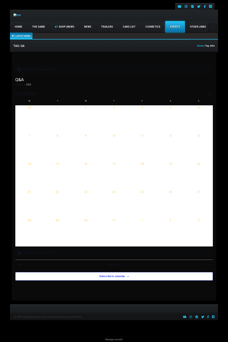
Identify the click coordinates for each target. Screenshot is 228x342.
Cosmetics (152, 26)
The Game (38, 26)
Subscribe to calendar (112, 276)
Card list (129, 26)
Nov (208, 265)
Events (175, 26)
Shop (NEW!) (66, 26)
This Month (114, 265)
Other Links (198, 26)
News (87, 26)
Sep (20, 265)
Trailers (107, 26)
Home (18, 26)
